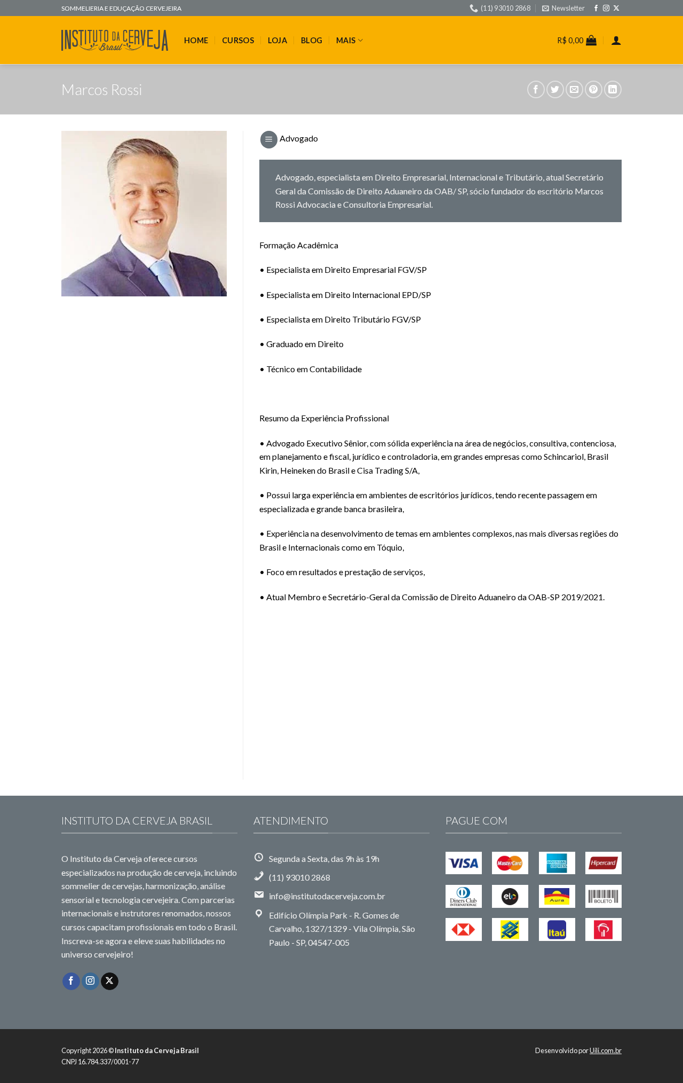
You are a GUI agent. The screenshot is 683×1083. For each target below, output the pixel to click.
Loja (277, 40)
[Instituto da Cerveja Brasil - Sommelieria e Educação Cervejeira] (114, 40)
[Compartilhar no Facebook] (536, 89)
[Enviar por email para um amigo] (574, 89)
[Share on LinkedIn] (613, 89)
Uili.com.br (606, 1050)
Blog (311, 40)
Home (196, 40)
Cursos (238, 40)
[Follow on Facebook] (596, 8)
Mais (345, 40)
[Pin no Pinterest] (593, 89)
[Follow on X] (616, 8)
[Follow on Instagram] (606, 8)
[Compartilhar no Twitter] (555, 89)
